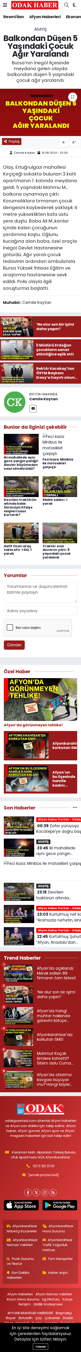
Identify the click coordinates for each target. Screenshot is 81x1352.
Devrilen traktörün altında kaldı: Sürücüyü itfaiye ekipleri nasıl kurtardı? (20, 507)
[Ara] (66, 5)
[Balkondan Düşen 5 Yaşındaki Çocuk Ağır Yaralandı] (40, 112)
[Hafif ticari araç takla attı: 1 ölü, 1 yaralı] (21, 532)
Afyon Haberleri (45, 16)
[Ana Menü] (5, 5)
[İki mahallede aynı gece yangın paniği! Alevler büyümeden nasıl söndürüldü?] (21, 444)
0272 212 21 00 (43, 1166)
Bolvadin (26, 1317)
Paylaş (14, 141)
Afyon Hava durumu (23, 1299)
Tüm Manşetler (60, 1258)
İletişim (24, 1304)
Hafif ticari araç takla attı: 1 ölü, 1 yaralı (18, 550)
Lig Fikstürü (51, 1299)
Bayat (11, 1317)
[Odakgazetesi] (34, 4)
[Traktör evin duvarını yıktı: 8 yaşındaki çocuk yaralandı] (60, 532)
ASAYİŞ (40, 29)
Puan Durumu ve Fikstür (20, 1261)
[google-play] (59, 1206)
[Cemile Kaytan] (14, 402)
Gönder (14, 645)
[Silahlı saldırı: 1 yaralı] (60, 486)
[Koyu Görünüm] (74, 5)
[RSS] (53, 1192)
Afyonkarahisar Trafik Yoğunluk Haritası (58, 1244)
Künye (68, 1299)
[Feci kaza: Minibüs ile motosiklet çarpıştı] (60, 445)
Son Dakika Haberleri (18, 1275)
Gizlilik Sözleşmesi (48, 1304)
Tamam (40, 1346)
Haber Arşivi (58, 1272)
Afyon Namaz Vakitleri (54, 1294)
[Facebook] (28, 1192)
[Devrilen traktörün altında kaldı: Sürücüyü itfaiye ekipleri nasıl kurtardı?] (21, 486)
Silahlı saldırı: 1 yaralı (55, 502)
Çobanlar (52, 1317)
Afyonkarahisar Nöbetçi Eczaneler (22, 1228)
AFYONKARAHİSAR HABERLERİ (30, 1313)
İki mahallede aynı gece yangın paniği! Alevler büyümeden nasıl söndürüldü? (21, 463)
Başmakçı (64, 1313)
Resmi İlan (13, 16)
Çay (38, 1317)
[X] (36, 1192)
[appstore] (21, 1206)
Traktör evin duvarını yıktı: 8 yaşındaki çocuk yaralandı (57, 552)
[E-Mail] (33, 408)
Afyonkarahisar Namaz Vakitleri (22, 1242)
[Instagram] (44, 1192)
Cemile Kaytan (24, 153)
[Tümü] (75, 807)
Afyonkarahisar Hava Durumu (58, 1228)
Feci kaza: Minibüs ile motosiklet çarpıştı (58, 463)
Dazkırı (68, 1317)
